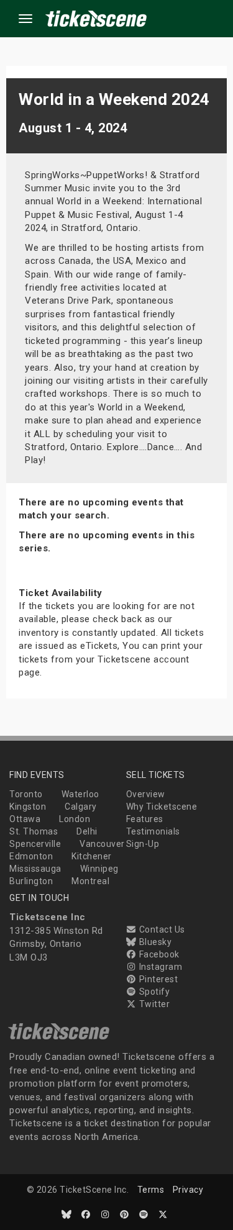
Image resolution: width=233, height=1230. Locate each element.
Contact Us (161, 929)
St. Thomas (33, 831)
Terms (151, 1190)
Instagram (159, 967)
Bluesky (154, 942)
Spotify (153, 992)
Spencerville (35, 844)
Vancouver (102, 844)
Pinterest (157, 979)
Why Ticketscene (162, 807)
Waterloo (80, 794)
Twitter (153, 1004)
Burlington (31, 881)
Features (144, 819)
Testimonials (153, 831)
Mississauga (35, 869)
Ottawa (24, 819)
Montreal (90, 881)
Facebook (158, 954)
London (74, 819)
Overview (145, 794)
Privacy (188, 1190)
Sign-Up (143, 844)
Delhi (87, 831)
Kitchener (91, 856)
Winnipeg (99, 869)
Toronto (26, 794)
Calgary (81, 807)
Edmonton (31, 856)
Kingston (27, 807)
